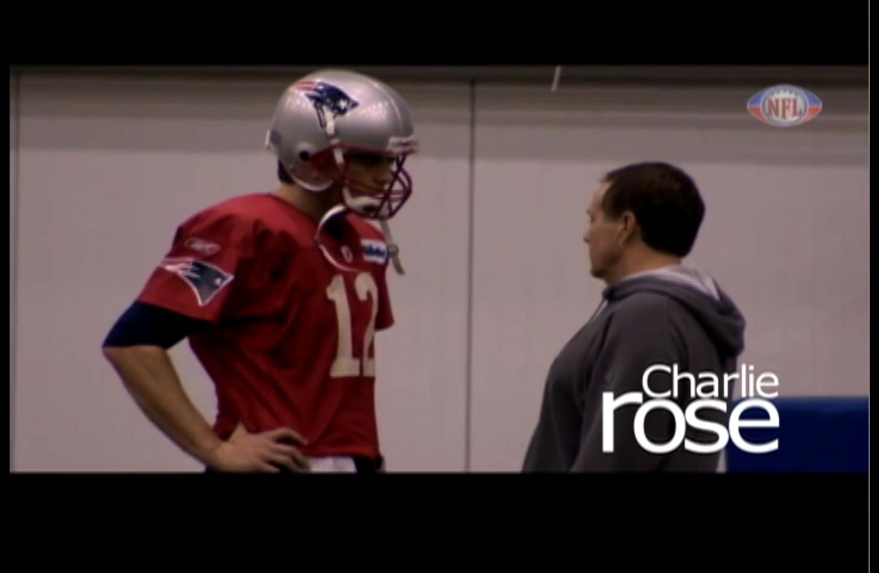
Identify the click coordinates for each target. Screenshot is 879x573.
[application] (439, 286)
